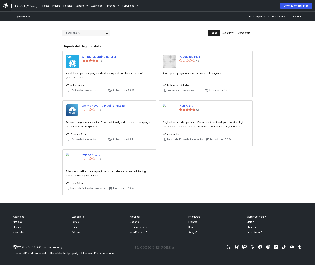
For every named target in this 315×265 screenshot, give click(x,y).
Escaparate (78, 216)
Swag (192, 232)
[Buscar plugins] (107, 33)
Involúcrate (194, 216)
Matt (250, 221)
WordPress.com (257, 216)
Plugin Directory (22, 16)
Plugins (75, 227)
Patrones (76, 232)
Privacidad (19, 232)
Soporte (134, 221)
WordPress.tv (138, 232)
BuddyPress (255, 232)
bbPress (253, 227)
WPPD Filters (91, 154)
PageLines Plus (189, 56)
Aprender (135, 216)
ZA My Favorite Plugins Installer (104, 105)
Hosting (17, 227)
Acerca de (18, 216)
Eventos (192, 221)
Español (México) (53, 247)
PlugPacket (187, 105)
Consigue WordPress (296, 5)
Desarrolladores (138, 227)
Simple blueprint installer (99, 56)
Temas (75, 221)
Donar (193, 227)
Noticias (17, 221)
